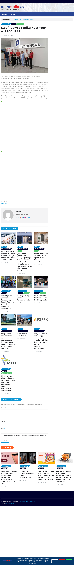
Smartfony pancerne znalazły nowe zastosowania (27, 474)
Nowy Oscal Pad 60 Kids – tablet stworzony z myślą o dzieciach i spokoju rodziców (46, 475)
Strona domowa (6, 19)
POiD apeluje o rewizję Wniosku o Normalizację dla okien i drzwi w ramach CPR (8, 255)
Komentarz (4, 408)
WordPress (22, 501)
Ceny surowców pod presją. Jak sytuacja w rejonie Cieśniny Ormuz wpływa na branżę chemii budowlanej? (41, 341)
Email (3, 428)
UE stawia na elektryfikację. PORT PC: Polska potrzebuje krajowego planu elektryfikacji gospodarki (8, 383)
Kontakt (13, 14)
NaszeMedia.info (30, 501)
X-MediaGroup (10, 503)
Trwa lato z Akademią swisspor (22, 336)
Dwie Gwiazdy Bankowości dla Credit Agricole (40, 298)
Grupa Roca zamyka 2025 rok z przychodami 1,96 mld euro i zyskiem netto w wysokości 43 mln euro (8, 341)
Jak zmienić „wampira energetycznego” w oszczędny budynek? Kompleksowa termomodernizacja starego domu (24, 261)
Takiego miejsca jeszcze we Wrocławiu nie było (24, 299)
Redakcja (5, 14)
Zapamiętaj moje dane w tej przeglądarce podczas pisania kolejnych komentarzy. (24, 435)
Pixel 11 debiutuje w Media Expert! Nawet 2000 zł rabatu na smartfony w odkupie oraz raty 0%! (9, 477)
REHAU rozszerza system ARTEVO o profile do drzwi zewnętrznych (41, 257)
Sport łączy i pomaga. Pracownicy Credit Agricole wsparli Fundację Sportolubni (7, 302)
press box (4, 203)
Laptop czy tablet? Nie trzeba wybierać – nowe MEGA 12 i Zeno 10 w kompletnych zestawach (64, 476)
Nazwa (3, 421)
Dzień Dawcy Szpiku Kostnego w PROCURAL (23, 19)
